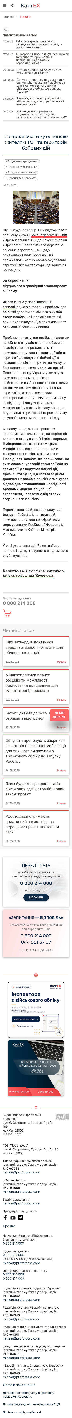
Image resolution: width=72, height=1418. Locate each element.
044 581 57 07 (36, 942)
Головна (9, 17)
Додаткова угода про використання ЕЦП (31, 1404)
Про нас (9, 1226)
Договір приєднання (19, 1385)
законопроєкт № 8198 (49, 235)
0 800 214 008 (13, 1255)
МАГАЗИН (36, 897)
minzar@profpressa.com (21, 1172)
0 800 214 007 (13, 1243)
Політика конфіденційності (22, 1412)
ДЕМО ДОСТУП (59, 715)
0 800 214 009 (36, 936)
